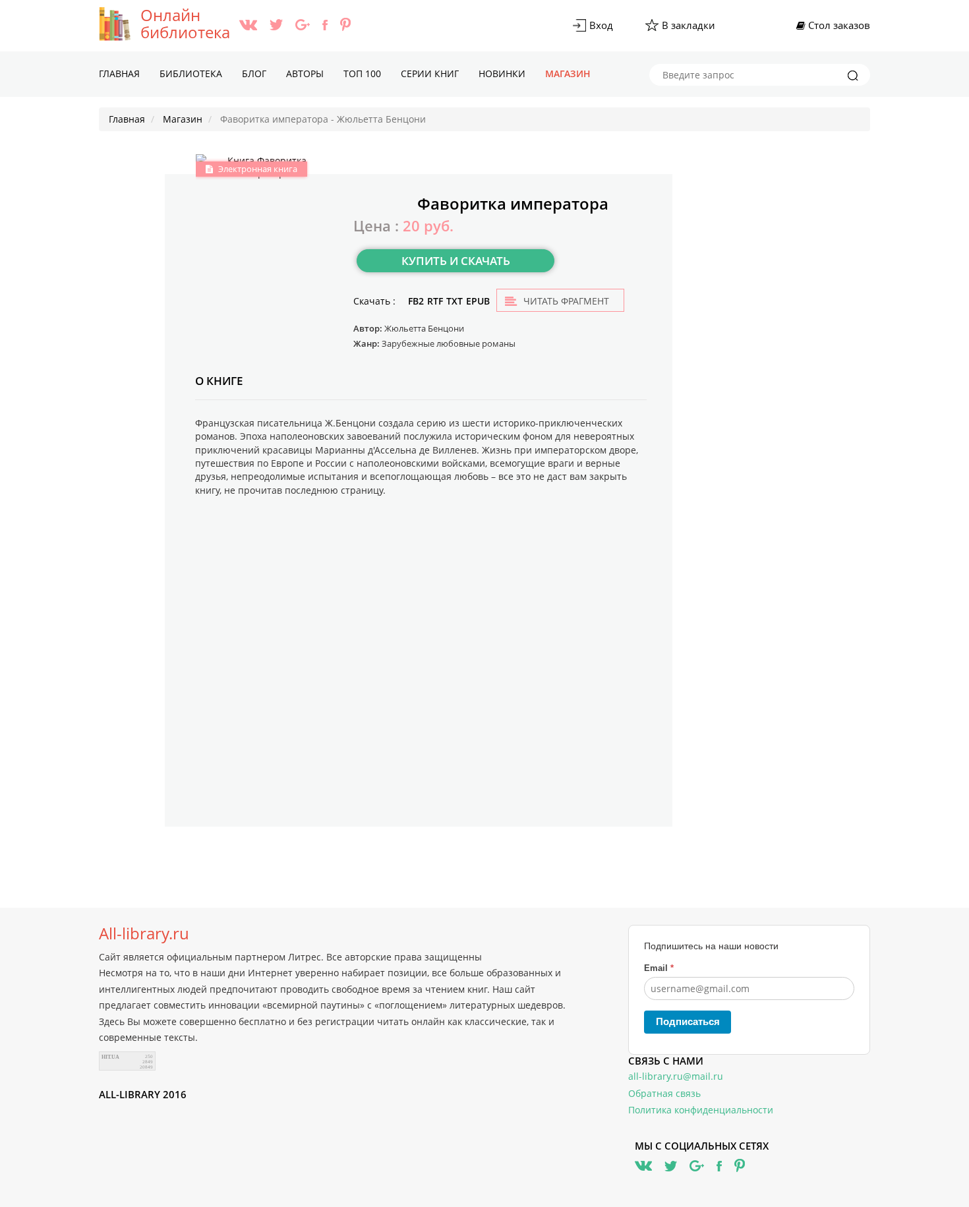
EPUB (478, 301)
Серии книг (430, 73)
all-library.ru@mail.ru (675, 1076)
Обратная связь (664, 1093)
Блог (254, 73)
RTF (435, 301)
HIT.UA (110, 1057)
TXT (454, 301)
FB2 (416, 301)
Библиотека (191, 73)
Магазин (568, 73)
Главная (119, 73)
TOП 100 (362, 73)
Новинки (502, 73)
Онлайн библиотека (185, 24)
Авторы (305, 73)
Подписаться (688, 1021)
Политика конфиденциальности (700, 1110)
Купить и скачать (455, 260)
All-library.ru (144, 933)
